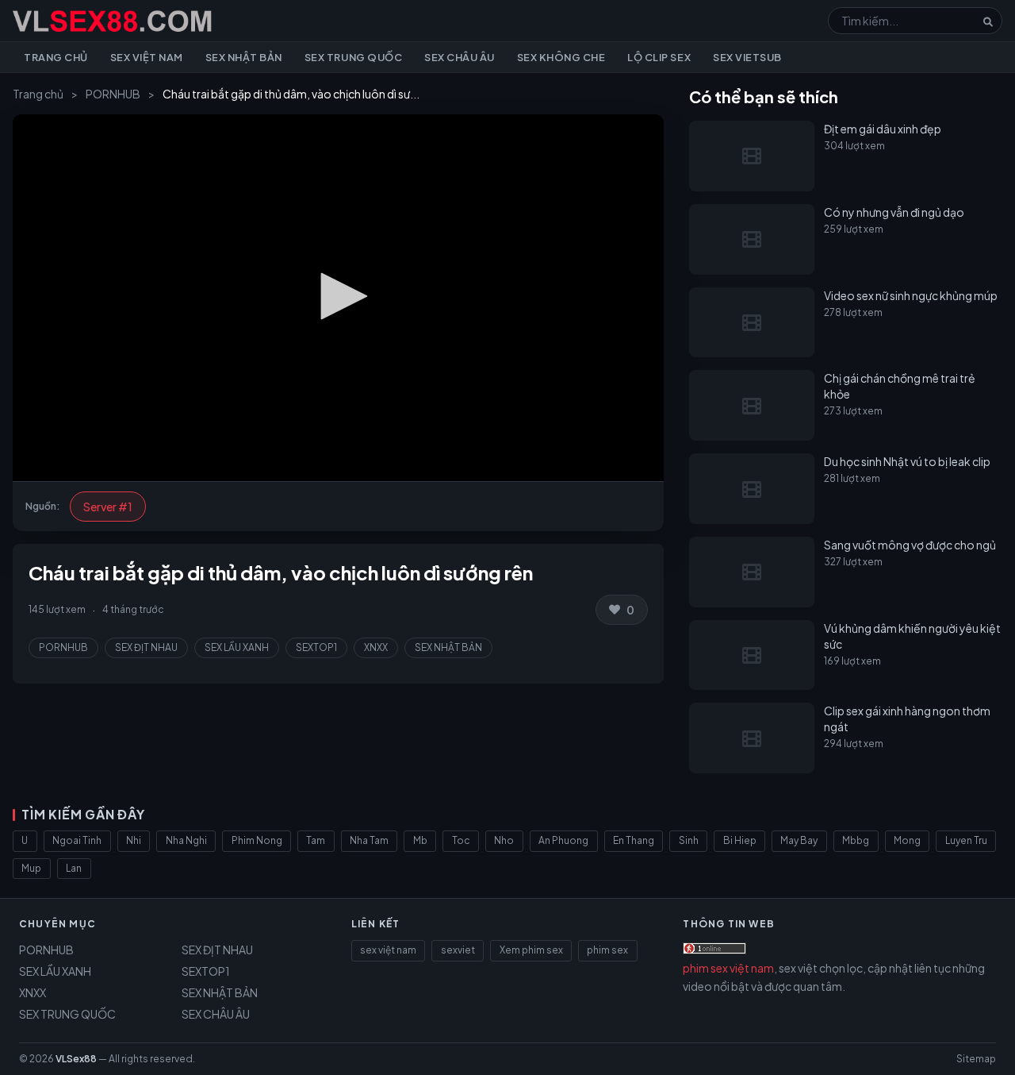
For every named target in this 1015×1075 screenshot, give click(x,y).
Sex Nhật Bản (243, 57)
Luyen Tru (966, 840)
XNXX (376, 647)
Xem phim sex (531, 950)
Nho (504, 840)
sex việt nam (388, 950)
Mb (420, 840)
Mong (907, 840)
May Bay (799, 840)
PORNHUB (113, 94)
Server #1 (107, 506)
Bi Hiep (739, 840)
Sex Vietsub (747, 57)
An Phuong (563, 840)
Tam (315, 840)
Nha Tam (369, 840)
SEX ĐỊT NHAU (146, 647)
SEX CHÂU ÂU (216, 1014)
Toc (461, 840)
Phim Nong (257, 840)
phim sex (607, 950)
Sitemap (976, 1059)
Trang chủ (56, 57)
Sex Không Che (561, 57)
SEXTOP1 (316, 647)
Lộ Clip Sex (659, 57)
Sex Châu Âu (459, 57)
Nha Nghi (186, 840)
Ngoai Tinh (77, 840)
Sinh (689, 840)
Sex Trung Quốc (353, 57)
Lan (74, 868)
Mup (31, 868)
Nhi (133, 840)
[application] (338, 297)
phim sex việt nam (728, 968)
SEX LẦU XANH (237, 647)
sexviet (458, 950)
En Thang (633, 840)
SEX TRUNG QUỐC (67, 1014)
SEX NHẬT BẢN (448, 647)
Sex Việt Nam (146, 57)
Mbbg (855, 840)
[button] (338, 296)
